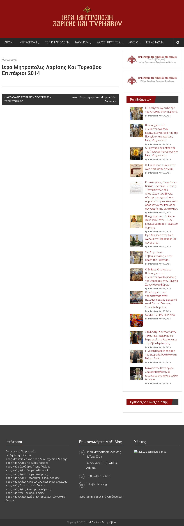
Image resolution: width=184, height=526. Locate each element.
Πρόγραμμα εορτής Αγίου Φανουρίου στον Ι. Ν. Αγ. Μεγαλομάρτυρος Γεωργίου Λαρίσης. (161, 222)
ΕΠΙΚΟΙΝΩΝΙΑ (155, 42)
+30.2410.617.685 (98, 476)
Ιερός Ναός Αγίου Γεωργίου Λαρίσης (27, 474)
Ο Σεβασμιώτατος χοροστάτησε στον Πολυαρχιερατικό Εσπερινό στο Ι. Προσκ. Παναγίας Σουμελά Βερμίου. (161, 300)
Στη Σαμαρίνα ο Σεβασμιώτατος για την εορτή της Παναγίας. (158, 256)
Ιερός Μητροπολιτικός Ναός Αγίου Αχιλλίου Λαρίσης (36, 459)
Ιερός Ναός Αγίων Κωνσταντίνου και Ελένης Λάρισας (36, 481)
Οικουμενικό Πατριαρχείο (20, 451)
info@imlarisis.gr (97, 484)
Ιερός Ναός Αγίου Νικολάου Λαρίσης (27, 462)
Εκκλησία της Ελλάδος (19, 455)
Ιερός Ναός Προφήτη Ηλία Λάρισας (26, 485)
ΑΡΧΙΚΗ (9, 42)
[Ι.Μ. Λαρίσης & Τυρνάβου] (87, 18)
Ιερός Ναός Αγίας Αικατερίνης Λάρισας (28, 489)
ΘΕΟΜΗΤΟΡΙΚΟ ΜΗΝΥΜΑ (160, 314)
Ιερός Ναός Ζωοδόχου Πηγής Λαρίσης (28, 466)
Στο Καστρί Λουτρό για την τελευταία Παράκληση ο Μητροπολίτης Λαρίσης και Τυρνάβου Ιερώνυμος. (161, 338)
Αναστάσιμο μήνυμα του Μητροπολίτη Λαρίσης (94, 99)
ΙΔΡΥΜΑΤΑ (82, 42)
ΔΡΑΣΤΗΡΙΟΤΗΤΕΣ (108, 42)
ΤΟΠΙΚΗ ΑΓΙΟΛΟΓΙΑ (57, 42)
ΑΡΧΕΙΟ (133, 42)
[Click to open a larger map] (150, 451)
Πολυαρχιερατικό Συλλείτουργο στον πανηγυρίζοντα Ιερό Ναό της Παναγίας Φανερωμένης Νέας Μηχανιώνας (161, 133)
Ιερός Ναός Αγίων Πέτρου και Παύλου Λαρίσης (33, 477)
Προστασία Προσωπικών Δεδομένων (100, 496)
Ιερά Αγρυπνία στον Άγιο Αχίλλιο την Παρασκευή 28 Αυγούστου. (160, 239)
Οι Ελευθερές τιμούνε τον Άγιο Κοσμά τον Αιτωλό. (160, 167)
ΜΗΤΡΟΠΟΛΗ (28, 42)
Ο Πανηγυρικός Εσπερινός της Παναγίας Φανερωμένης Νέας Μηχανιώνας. (161, 151)
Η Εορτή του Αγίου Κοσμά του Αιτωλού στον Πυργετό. (161, 110)
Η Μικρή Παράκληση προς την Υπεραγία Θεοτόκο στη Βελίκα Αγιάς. (161, 354)
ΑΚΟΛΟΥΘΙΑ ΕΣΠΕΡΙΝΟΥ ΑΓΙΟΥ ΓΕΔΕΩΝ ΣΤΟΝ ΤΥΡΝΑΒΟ (27, 99)
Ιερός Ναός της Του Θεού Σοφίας (25, 493)
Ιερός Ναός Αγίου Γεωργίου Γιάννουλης (28, 470)
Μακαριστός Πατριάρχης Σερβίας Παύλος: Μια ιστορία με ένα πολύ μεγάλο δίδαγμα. (161, 374)
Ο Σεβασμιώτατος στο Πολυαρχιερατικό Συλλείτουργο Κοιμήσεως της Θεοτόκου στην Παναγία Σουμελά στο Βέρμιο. (161, 277)
